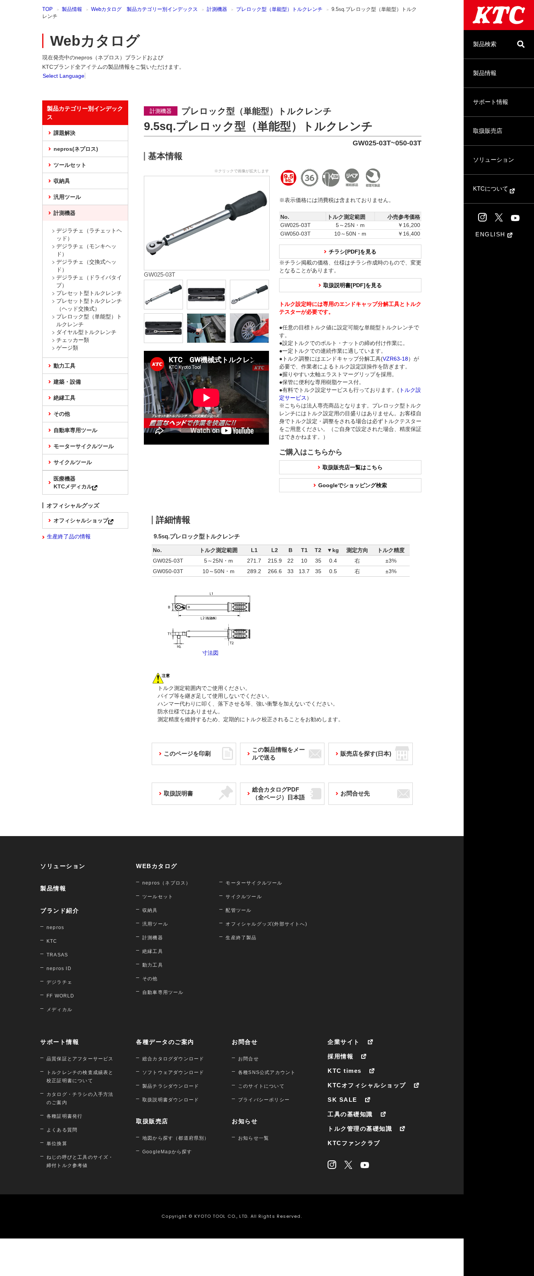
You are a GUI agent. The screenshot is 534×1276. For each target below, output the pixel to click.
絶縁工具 (64, 398)
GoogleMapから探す (167, 1151)
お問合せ (245, 1041)
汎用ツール (67, 197)
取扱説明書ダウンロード (170, 1100)
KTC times (345, 1070)
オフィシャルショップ (81, 520)
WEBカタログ (156, 866)
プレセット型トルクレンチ (89, 293)
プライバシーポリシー (264, 1100)
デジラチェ (59, 982)
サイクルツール (73, 462)
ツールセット (70, 165)
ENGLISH (491, 234)
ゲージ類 (67, 348)
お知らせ (245, 1121)
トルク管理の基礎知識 (360, 1128)
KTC (52, 941)
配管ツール (238, 910)
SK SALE (342, 1099)
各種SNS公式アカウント (267, 1072)
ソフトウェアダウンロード (173, 1072)
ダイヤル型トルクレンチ (86, 332)
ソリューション (493, 159)
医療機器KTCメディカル (73, 482)
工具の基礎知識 (350, 1114)
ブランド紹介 (59, 910)
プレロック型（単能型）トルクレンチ (279, 9)
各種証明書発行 (64, 1116)
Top (47, 9)
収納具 (62, 181)
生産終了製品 (241, 937)
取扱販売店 (487, 130)
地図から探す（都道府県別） (176, 1138)
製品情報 (484, 73)
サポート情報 (490, 101)
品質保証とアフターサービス (80, 1059)
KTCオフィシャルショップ (367, 1085)
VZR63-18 (395, 359)
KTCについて (491, 188)
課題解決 (64, 133)
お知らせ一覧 (253, 1138)
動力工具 (64, 366)
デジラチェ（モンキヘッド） (86, 250)
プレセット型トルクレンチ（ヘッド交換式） (89, 305)
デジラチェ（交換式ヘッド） (86, 266)
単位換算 (57, 1143)
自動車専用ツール (75, 430)
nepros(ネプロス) (76, 149)
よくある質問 (62, 1130)
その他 (62, 414)
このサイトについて (261, 1086)
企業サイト (344, 1041)
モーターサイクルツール (84, 446)
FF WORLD (61, 996)
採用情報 (340, 1056)
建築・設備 (67, 382)
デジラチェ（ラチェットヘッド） (89, 234)
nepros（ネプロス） (166, 883)
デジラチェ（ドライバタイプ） (89, 281)
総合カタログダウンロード (173, 1059)
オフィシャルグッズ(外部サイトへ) (266, 924)
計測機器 (217, 9)
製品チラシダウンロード (170, 1086)
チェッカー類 (72, 340)
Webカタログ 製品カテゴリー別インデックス (144, 9)
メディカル (59, 1009)
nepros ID (59, 968)
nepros (55, 927)
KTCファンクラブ (354, 1143)
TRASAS (57, 955)
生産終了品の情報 (69, 536)
